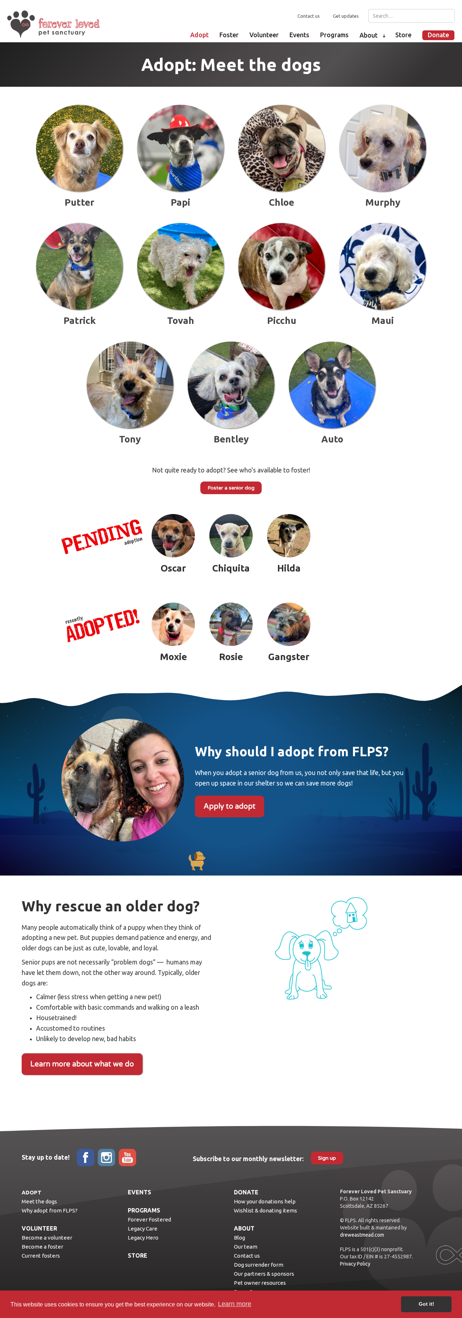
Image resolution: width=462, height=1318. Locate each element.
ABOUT (244, 1228)
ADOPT (32, 1192)
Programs (334, 34)
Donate (438, 34)
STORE (137, 1255)
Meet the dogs (39, 1201)
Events (299, 34)
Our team (245, 1247)
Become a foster (42, 1247)
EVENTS (139, 1192)
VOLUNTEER (39, 1228)
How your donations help (265, 1201)
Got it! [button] (426, 1304)
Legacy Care (142, 1228)
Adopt (199, 34)
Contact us (308, 15)
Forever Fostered (149, 1219)
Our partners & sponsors (264, 1274)
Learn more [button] (234, 1304)
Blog (239, 1237)
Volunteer (264, 34)
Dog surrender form (258, 1265)
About (368, 35)
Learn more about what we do (82, 1064)
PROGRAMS (144, 1210)
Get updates (346, 15)
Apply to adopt (230, 806)
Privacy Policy (355, 1264)
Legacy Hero (143, 1237)
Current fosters (41, 1256)
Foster (229, 34)
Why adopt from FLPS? (50, 1210)
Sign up (327, 1158)
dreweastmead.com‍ (362, 1235)
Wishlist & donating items (265, 1210)
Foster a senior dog (231, 488)
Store (403, 34)
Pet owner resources (260, 1283)
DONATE (246, 1192)
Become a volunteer (47, 1237)
